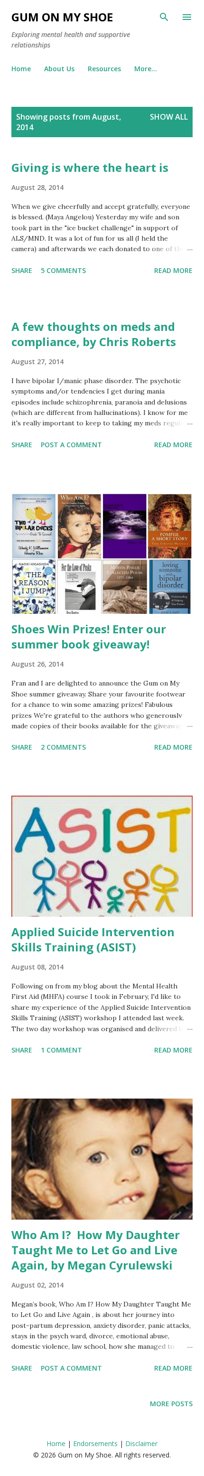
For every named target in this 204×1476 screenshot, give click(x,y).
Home (21, 68)
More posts (171, 1403)
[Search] (164, 17)
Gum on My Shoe (62, 17)
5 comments (63, 270)
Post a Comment (71, 444)
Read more (173, 270)
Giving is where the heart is (89, 167)
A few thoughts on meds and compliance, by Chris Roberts (93, 334)
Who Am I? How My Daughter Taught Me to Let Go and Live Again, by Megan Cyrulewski (95, 1250)
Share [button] (21, 270)
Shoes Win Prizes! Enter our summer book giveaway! (88, 636)
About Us (59, 68)
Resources (104, 68)
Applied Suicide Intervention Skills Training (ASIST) (93, 939)
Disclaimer (141, 1443)
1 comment (61, 1049)
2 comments (63, 747)
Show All (169, 117)
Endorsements (95, 1443)
